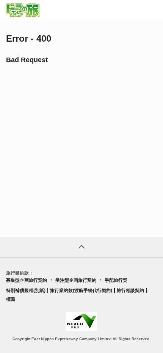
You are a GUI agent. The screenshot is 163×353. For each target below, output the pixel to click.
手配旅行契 (116, 280)
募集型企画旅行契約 (26, 280)
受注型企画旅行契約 (75, 280)
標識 (10, 299)
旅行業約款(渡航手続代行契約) (81, 290)
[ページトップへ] (81, 247)
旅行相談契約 (130, 290)
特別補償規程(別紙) (25, 290)
